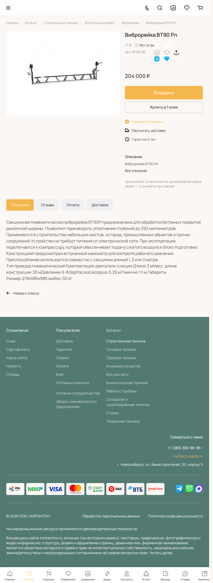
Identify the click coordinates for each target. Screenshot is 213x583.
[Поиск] (159, 7)
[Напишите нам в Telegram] (180, 489)
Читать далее (160, 552)
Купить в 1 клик (164, 107)
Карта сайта (16, 357)
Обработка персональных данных (111, 515)
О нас (11, 340)
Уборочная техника (123, 421)
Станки (112, 412)
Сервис (62, 357)
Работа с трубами (121, 390)
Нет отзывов (149, 45)
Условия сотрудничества (78, 393)
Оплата (72, 204)
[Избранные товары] (186, 7)
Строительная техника (125, 340)
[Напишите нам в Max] (199, 489)
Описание (20, 204)
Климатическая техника (127, 382)
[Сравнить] (157, 52)
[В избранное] (167, 52)
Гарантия (64, 349)
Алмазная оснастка (123, 365)
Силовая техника (121, 349)
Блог (60, 374)
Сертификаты (18, 349)
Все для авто (117, 374)
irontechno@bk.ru (188, 456)
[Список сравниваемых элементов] (173, 7)
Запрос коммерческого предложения (76, 404)
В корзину (164, 93)
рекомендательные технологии (110, 528)
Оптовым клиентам (72, 382)
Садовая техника (121, 357)
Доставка (100, 204)
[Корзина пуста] (200, 7)
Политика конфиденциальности (175, 515)
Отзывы (47, 204)
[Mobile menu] (8, 8)
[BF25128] (63, 74)
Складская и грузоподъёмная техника (128, 402)
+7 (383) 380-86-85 (184, 447)
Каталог (113, 330)
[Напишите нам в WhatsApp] (189, 489)
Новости (13, 365)
